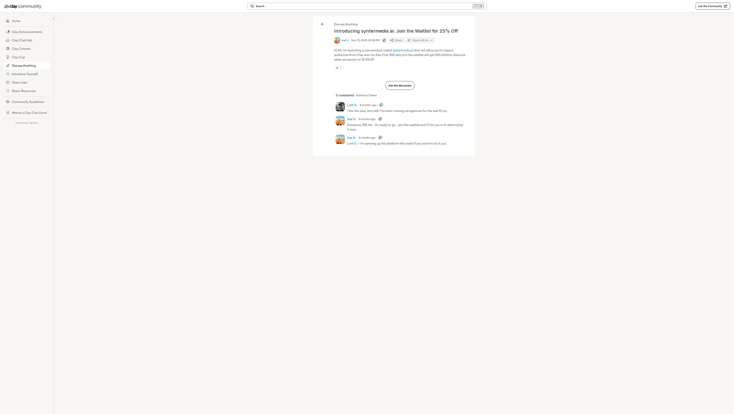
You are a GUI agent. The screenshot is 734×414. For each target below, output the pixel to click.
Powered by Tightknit (27, 122)
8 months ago (368, 105)
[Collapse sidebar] (53, 18)
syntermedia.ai (403, 50)
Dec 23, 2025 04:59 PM (365, 40)
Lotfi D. (352, 143)
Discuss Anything (346, 24)
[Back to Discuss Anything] (322, 24)
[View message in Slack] (384, 40)
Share (398, 40)
